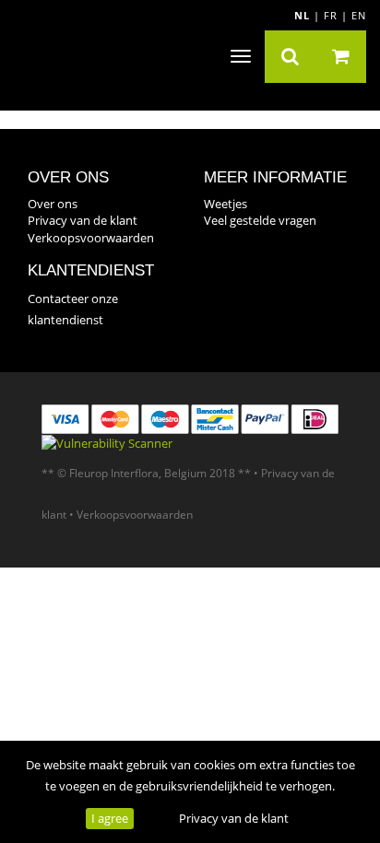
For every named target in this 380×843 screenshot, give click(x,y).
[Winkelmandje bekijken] (340, 56)
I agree (109, 818)
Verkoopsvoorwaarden (91, 237)
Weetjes (225, 203)
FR (331, 15)
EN (358, 15)
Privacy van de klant (234, 818)
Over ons (52, 203)
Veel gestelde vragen (260, 220)
